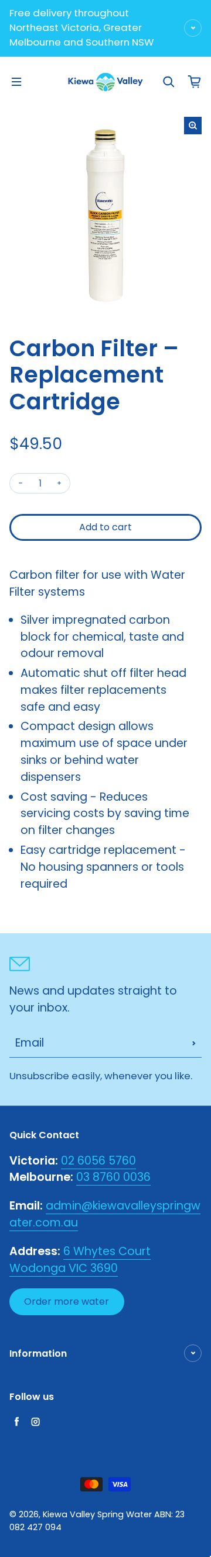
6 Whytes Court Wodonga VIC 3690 (80, 1259)
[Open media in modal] (193, 125)
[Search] (169, 82)
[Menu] (16, 82)
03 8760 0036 (113, 1177)
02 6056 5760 (98, 1161)
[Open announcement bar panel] (193, 28)
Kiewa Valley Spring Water (97, 1514)
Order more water (66, 1301)
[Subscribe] (194, 1043)
